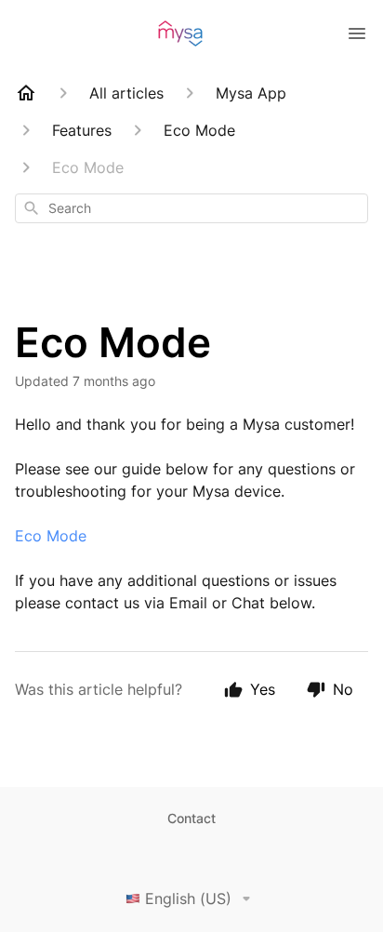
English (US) (188, 898)
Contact (191, 818)
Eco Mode (50, 535)
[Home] (26, 93)
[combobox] (191, 208)
